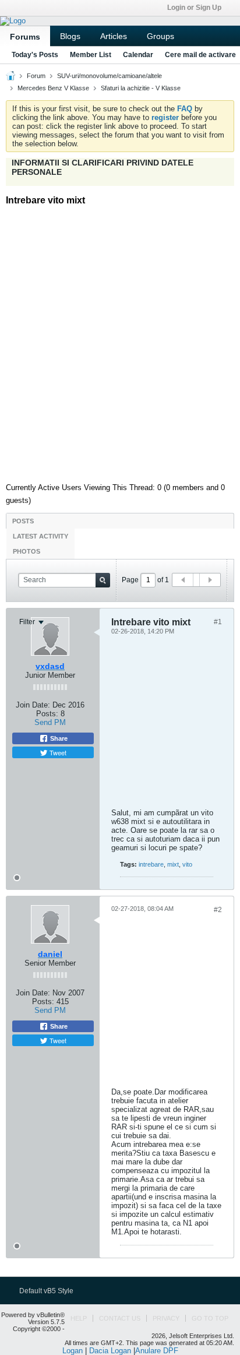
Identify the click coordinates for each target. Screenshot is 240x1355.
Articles (113, 36)
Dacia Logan (110, 1350)
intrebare (151, 864)
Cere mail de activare (200, 55)
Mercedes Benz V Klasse (53, 88)
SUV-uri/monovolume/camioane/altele (109, 75)
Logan (72, 1350)
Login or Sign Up (194, 7)
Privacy (166, 1318)
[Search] (103, 580)
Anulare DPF (156, 1350)
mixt (173, 864)
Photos (26, 551)
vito (187, 864)
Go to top (210, 1318)
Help (78, 1318)
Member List (90, 55)
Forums (25, 36)
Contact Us (119, 1318)
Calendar (138, 55)
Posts (23, 521)
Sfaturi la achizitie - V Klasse (141, 88)
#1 (218, 622)
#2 (218, 910)
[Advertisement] (120, 340)
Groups (160, 36)
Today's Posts (35, 55)
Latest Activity (40, 536)
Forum (36, 75)
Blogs (70, 36)
